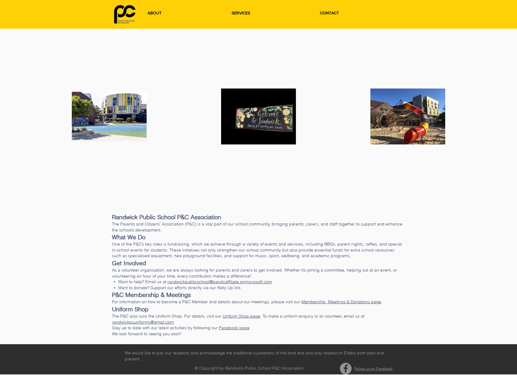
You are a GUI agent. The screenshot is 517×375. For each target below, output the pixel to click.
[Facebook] (346, 368)
